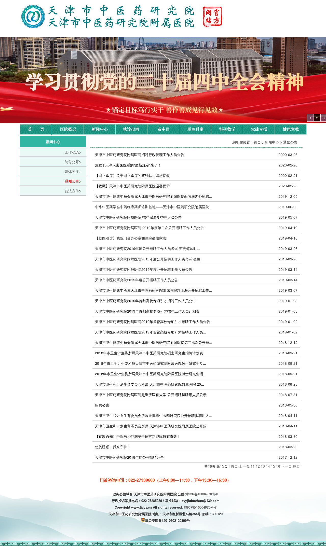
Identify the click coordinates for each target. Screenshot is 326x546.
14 (268, 466)
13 (263, 466)
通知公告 (72, 181)
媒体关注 (72, 171)
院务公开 (72, 161)
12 (258, 466)
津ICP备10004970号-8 (201, 494)
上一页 (244, 466)
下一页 (286, 466)
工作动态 (72, 152)
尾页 (296, 466)
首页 (234, 466)
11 (253, 466)
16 (278, 466)
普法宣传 (72, 190)
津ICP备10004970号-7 (200, 507)
